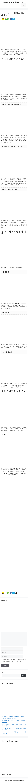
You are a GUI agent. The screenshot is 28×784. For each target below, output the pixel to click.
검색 (3, 672)
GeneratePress (14, 782)
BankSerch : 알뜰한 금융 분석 (12, 2)
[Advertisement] (14, 34)
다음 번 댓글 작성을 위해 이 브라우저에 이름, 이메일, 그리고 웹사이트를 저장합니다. (14, 660)
